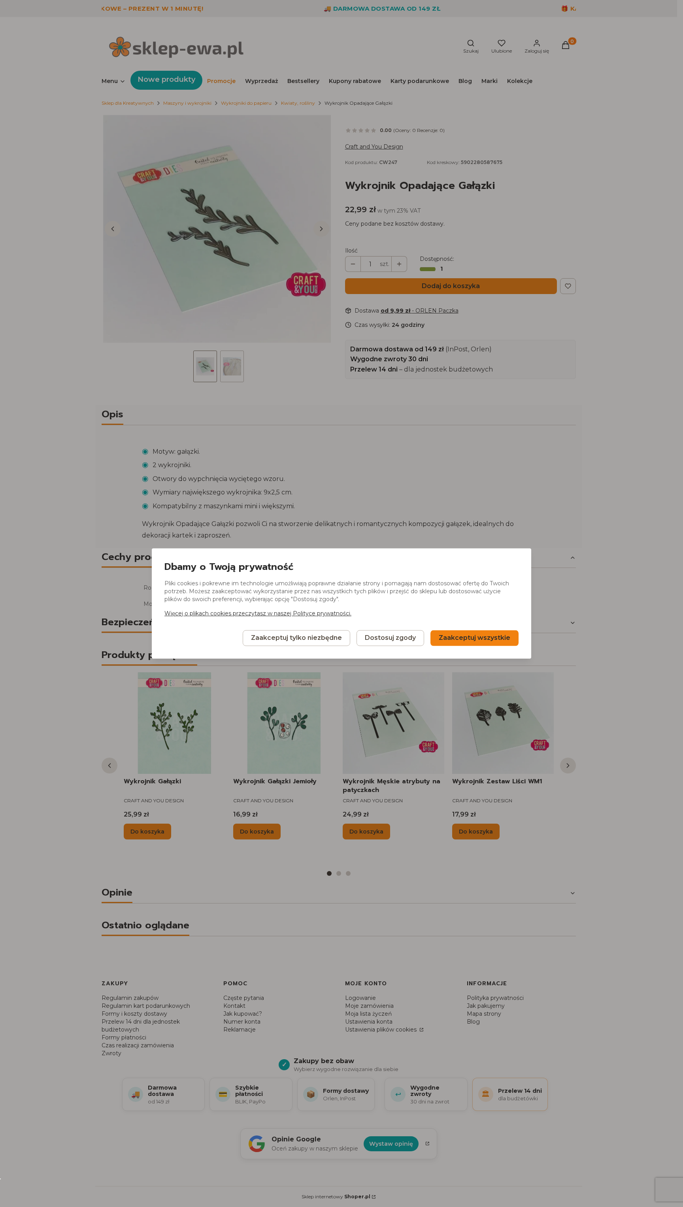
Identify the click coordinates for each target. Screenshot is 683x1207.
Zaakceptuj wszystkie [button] (474, 638)
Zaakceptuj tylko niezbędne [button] (296, 638)
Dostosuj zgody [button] (390, 638)
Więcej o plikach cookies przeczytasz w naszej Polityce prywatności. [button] (257, 613)
